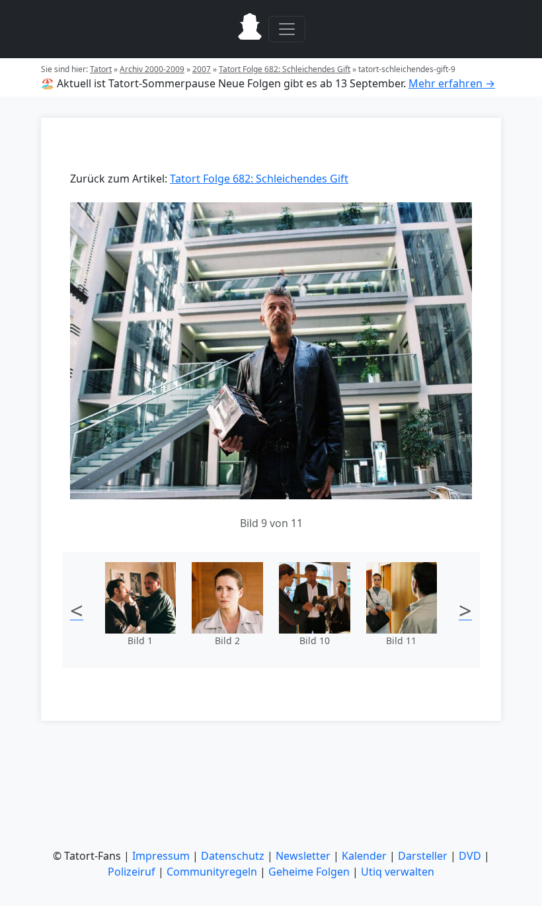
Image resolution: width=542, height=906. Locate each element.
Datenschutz (232, 855)
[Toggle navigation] (286, 29)
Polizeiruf (131, 871)
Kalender (364, 855)
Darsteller (422, 855)
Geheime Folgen (309, 871)
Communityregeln (212, 871)
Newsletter (303, 855)
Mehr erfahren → (451, 83)
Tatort (101, 69)
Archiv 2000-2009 (152, 69)
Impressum (161, 855)
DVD (470, 855)
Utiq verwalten (397, 871)
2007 (201, 69)
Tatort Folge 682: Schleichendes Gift (284, 69)
